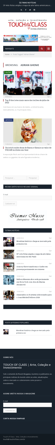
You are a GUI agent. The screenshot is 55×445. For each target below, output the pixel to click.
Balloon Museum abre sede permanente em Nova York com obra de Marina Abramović (32, 282)
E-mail (5, 194)
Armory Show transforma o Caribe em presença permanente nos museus (32, 267)
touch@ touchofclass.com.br (14, 439)
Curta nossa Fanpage (14, 307)
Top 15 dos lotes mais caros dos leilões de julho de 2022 (27, 101)
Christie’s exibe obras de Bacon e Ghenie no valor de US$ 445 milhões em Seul (28, 148)
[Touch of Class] (27, 24)
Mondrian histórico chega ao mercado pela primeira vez (33, 242)
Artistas (8, 120)
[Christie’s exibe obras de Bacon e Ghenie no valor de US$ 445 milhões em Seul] (27, 131)
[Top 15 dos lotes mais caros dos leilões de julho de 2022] (27, 83)
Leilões (8, 72)
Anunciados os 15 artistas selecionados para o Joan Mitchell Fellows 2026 (34, 296)
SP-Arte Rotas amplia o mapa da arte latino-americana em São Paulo (28, 5)
